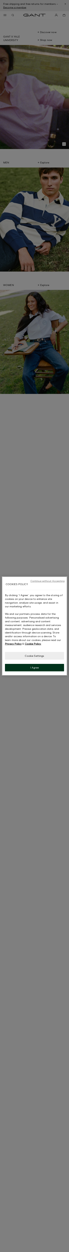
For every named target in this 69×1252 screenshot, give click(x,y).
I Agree (34, 667)
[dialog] (34, 626)
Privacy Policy (13, 643)
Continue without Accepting (47, 580)
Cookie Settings (34, 655)
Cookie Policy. (33, 643)
